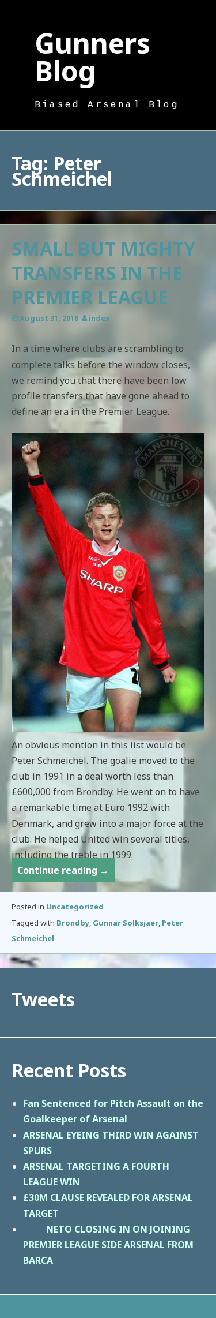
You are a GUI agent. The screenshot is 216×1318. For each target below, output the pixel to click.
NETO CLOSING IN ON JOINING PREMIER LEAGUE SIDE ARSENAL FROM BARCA (108, 1245)
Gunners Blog (92, 56)
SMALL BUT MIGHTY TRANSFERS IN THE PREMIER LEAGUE (103, 272)
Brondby (72, 923)
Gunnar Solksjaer (125, 923)
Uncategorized (75, 906)
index (99, 318)
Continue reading (66, 872)
